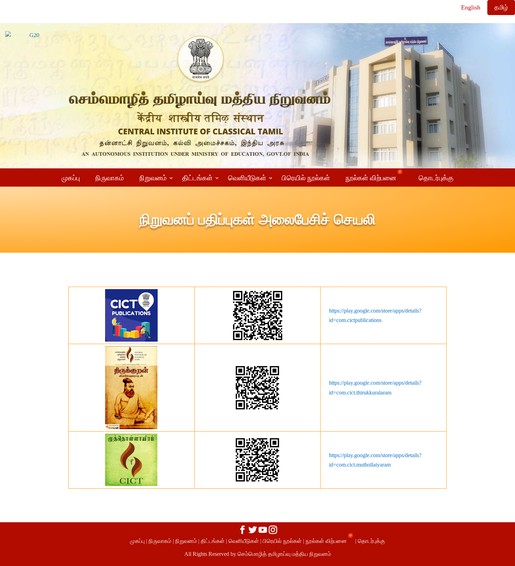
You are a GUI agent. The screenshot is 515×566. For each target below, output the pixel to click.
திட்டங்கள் (213, 541)
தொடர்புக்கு (371, 541)
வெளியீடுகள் (243, 541)
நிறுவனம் (186, 541)
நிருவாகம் (160, 541)
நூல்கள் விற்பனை (326, 541)
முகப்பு (137, 541)
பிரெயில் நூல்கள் (282, 541)
